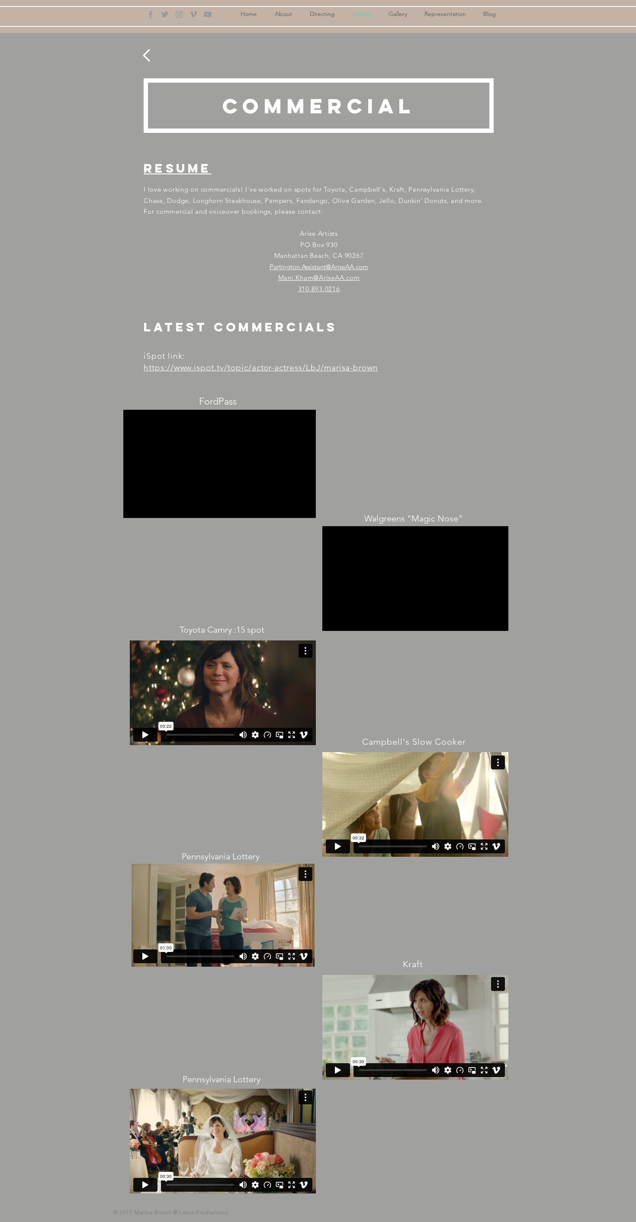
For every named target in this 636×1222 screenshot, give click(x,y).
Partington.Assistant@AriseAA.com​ (319, 267)
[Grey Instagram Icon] (179, 14)
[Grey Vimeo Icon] (193, 14)
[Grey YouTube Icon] (207, 14)
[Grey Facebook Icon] (150, 14)
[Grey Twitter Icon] (165, 14)
